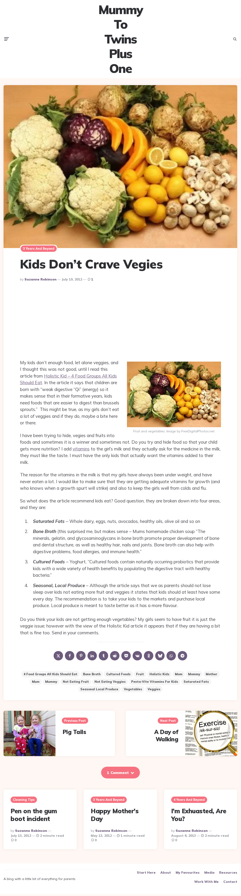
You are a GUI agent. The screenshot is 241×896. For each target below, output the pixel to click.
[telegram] (182, 655)
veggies (154, 689)
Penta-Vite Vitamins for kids (154, 681)
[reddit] (114, 655)
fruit (140, 674)
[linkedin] (92, 655)
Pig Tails (74, 731)
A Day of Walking (166, 735)
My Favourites (188, 872)
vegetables (133, 689)
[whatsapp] (171, 655)
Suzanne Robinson (40, 279)
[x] (58, 655)
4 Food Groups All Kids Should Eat (50, 674)
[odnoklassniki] (148, 655)
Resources (228, 872)
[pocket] (126, 655)
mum (36, 681)
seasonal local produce (99, 689)
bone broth (92, 674)
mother (211, 674)
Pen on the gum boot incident (34, 815)
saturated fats (196, 681)
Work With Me (206, 882)
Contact (230, 882)
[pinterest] (81, 655)
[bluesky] (160, 655)
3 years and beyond (38, 248)
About (165, 872)
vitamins (81, 449)
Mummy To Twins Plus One (120, 39)
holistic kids (159, 674)
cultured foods (118, 674)
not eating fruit (76, 681)
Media (209, 872)
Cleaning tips (24, 799)
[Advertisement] (120, 322)
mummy (51, 681)
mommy (194, 674)
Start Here (146, 872)
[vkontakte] (137, 655)
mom (178, 674)
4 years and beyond (189, 799)
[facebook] (69, 655)
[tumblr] (103, 655)
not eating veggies (110, 681)
